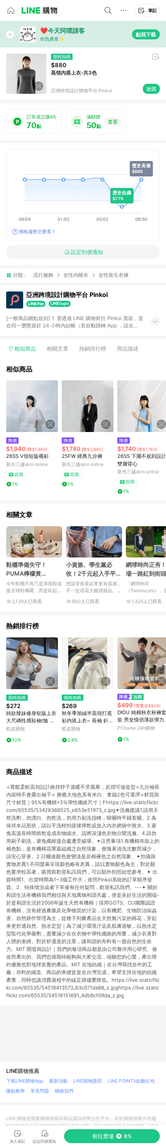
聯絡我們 (64, 1091)
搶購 (151, 89)
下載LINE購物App (24, 1081)
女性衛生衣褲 (113, 275)
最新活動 (58, 1081)
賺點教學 (15, 1091)
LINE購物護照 (87, 1081)
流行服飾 (43, 275)
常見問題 (39, 1091)
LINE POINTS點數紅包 (131, 1081)
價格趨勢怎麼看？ (37, 231)
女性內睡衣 (75, 275)
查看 (113, 122)
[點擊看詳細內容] (32, 406)
